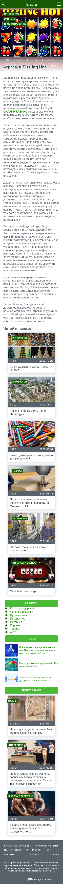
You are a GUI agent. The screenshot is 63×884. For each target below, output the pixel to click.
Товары (15, 629)
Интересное (11, 13)
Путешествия (18, 615)
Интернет (16, 622)
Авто (13, 632)
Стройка (15, 625)
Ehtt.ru (31, 4)
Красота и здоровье (22, 608)
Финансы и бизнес (21, 612)
